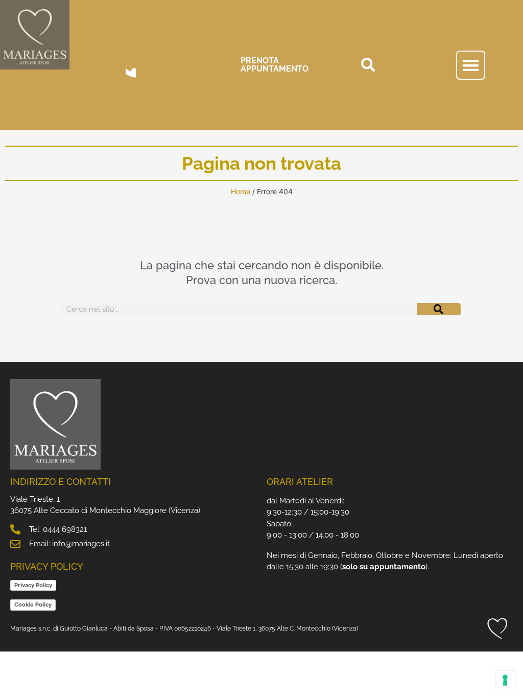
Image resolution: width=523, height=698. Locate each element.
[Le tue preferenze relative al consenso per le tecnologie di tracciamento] (505, 680)
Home (240, 191)
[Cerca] (439, 309)
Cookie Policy (33, 604)
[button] (368, 65)
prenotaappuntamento (274, 65)
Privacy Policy (33, 585)
